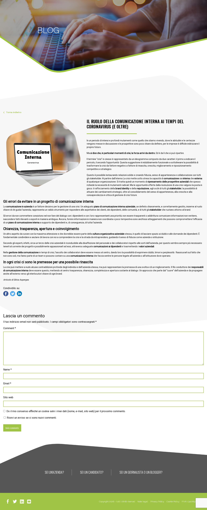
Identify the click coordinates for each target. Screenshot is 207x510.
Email (7, 383)
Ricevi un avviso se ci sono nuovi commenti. (31, 417)
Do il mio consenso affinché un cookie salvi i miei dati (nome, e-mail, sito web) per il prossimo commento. (65, 411)
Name (7, 369)
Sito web (8, 397)
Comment (9, 328)
